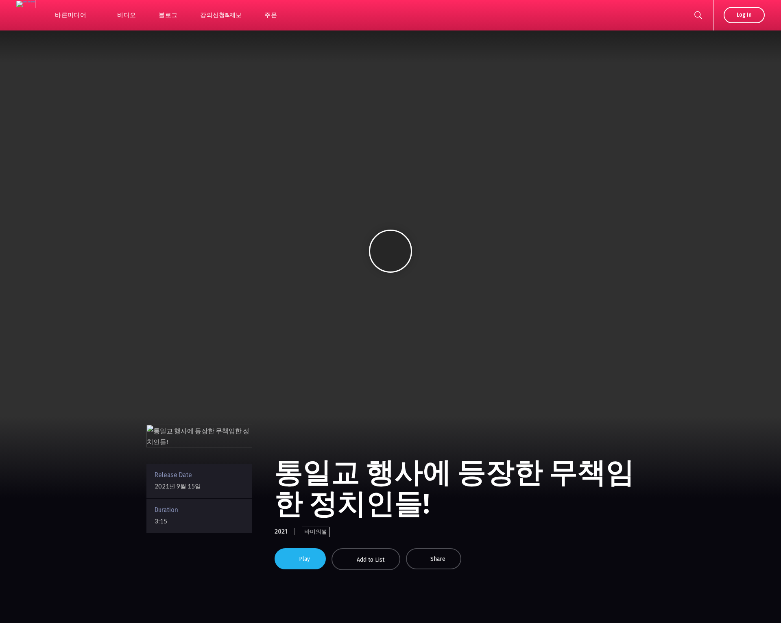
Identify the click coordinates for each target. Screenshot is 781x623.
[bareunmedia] (25, 4)
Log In (744, 14)
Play (304, 558)
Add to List (370, 559)
